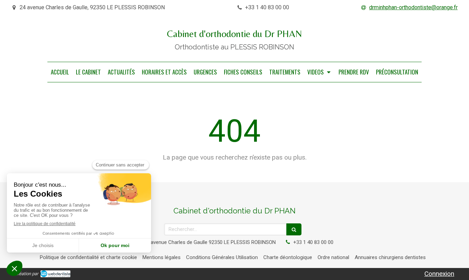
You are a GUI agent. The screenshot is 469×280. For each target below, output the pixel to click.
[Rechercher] (293, 229)
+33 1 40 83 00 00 (313, 242)
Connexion (439, 274)
